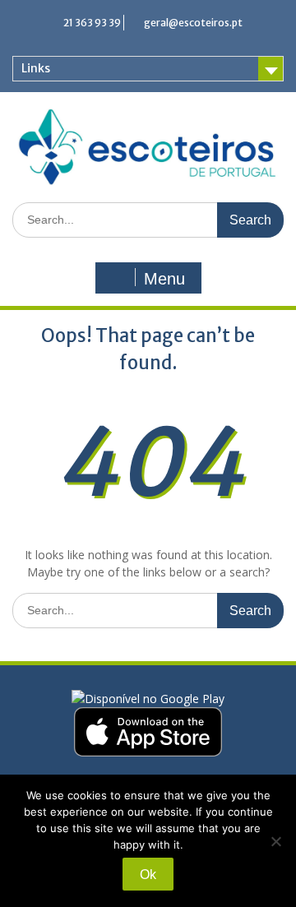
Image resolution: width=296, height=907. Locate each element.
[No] (275, 841)
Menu (164, 279)
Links (35, 68)
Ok (148, 875)
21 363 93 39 (92, 22)
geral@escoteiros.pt (193, 22)
